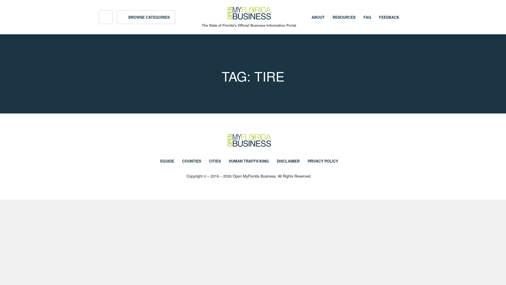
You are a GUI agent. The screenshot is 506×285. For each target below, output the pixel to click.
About (318, 17)
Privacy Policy (323, 161)
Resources (344, 17)
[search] (106, 17)
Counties (191, 161)
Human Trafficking (249, 161)
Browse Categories (148, 17)
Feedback (389, 17)
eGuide (167, 161)
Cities (215, 161)
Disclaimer (288, 161)
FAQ (367, 17)
